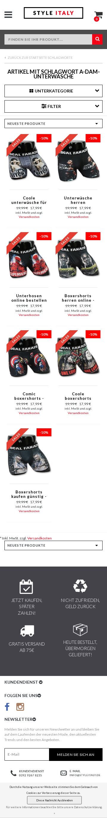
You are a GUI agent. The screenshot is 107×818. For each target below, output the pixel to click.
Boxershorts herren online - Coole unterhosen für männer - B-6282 (78, 298)
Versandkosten (29, 216)
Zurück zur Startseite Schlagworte (40, 57)
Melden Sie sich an (76, 754)
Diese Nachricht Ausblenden (54, 800)
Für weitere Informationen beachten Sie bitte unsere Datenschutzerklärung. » (54, 810)
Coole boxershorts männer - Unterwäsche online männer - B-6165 (78, 396)
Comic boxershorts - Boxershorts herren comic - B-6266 (29, 396)
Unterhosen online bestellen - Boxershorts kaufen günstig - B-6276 (29, 298)
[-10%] (29, 160)
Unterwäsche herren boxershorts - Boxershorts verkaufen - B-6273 (78, 200)
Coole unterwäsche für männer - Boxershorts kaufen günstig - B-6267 (29, 200)
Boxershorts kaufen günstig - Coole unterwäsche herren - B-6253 (29, 494)
